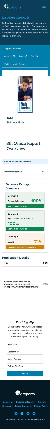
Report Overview (13, 48)
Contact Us (8, 401)
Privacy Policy (41, 406)
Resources (7, 406)
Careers (42, 401)
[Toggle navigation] (44, 6)
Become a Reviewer (25, 401)
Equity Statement (23, 406)
